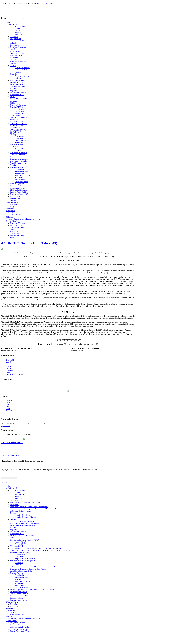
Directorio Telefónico (12, 442)
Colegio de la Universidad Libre (17, 374)
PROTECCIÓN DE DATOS (11, 455)
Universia (9, 400)
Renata (8, 402)
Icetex (8, 407)
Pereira (8, 372)
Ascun (8, 409)
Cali (7, 364)
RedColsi (9, 411)
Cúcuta (8, 368)
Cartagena (9, 366)
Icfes (7, 405)
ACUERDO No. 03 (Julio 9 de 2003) (29, 243)
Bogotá (8, 362)
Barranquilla (10, 360)
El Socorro (9, 370)
